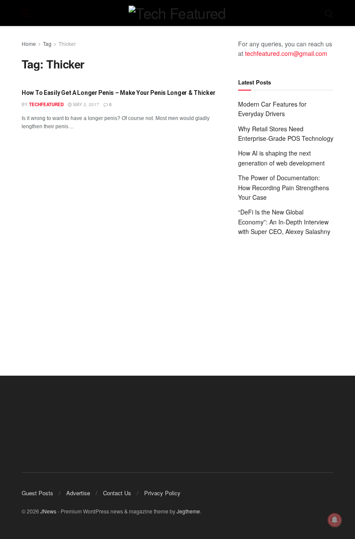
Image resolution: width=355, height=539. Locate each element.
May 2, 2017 (85, 104)
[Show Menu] (26, 13)
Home (29, 43)
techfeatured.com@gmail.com (286, 53)
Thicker (67, 43)
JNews (48, 511)
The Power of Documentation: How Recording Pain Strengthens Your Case (283, 187)
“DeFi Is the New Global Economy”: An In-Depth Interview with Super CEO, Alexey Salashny (284, 222)
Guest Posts (37, 493)
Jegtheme (188, 511)
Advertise (78, 493)
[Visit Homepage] (177, 13)
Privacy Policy (162, 493)
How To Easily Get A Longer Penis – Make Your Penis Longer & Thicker (118, 92)
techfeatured (46, 104)
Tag (47, 43)
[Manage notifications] (335, 520)
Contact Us (117, 493)
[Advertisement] (285, 297)
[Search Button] (329, 13)
